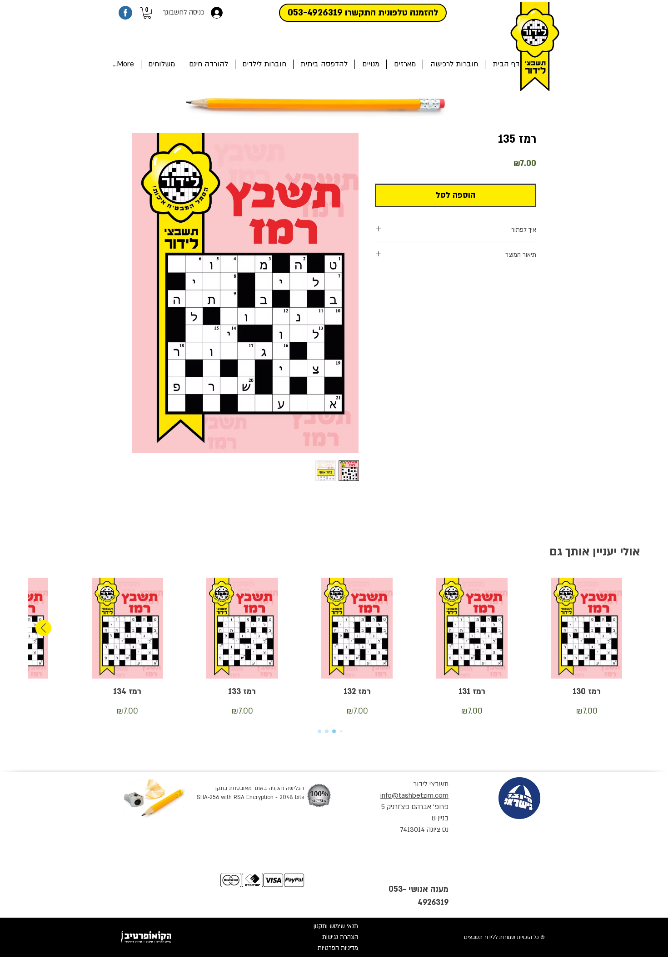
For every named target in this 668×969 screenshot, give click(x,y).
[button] (147, 13)
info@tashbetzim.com (414, 795)
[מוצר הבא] (43, 628)
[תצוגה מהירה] (586, 628)
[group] (334, 648)
